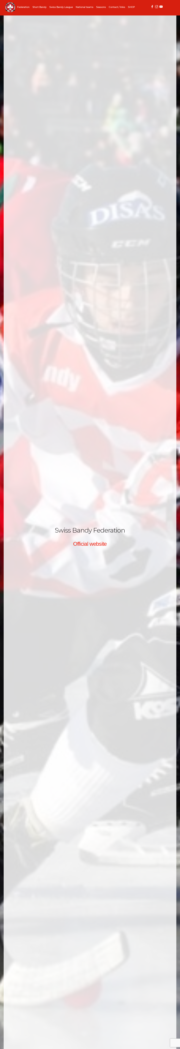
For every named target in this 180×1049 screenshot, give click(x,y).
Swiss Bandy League (61, 7)
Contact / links (117, 7)
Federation (23, 7)
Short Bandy (39, 7)
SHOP (131, 7)
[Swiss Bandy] (10, 11)
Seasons (101, 7)
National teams (84, 7)
